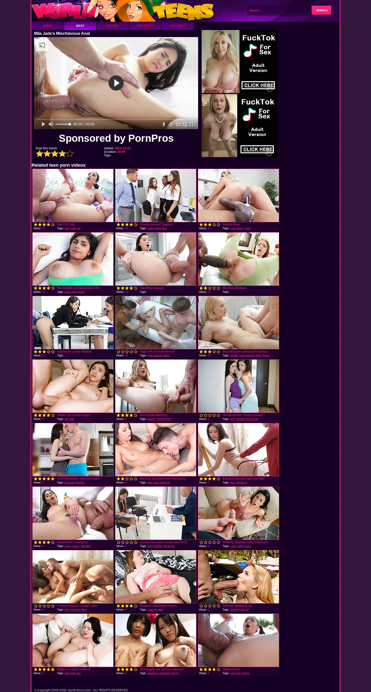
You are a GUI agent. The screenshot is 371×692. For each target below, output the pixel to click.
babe (68, 291)
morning (161, 418)
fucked (234, 609)
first (164, 228)
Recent (113, 26)
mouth (81, 291)
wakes (151, 418)
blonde (234, 355)
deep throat (263, 355)
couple (240, 418)
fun (239, 673)
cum (232, 228)
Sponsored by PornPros (116, 138)
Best (80, 26)
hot (169, 418)
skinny (175, 673)
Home (47, 26)
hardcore (164, 482)
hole (67, 673)
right (71, 418)
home (247, 545)
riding (166, 355)
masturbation (247, 355)
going (240, 545)
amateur (152, 673)
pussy (240, 228)
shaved (158, 355)
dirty (232, 418)
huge (150, 609)
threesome (251, 418)
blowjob (80, 482)
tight (73, 291)
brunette (70, 482)
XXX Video (178, 26)
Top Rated (145, 26)
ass (78, 673)
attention (86, 545)
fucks (158, 228)
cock (233, 545)
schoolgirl (164, 673)
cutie (73, 228)
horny (68, 545)
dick (67, 228)
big (79, 228)
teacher (158, 545)
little (160, 609)
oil (247, 609)
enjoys (246, 673)
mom (248, 228)
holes (150, 228)
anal (155, 482)
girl (66, 418)
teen (150, 355)
